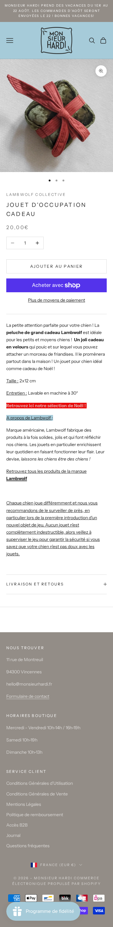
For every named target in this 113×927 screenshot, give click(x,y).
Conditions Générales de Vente (37, 794)
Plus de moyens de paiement (56, 300)
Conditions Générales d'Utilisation (39, 783)
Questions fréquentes (28, 846)
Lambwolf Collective (36, 194)
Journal (13, 835)
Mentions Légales (23, 804)
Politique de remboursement (34, 814)
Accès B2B (17, 825)
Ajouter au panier (56, 266)
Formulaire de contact (27, 696)
